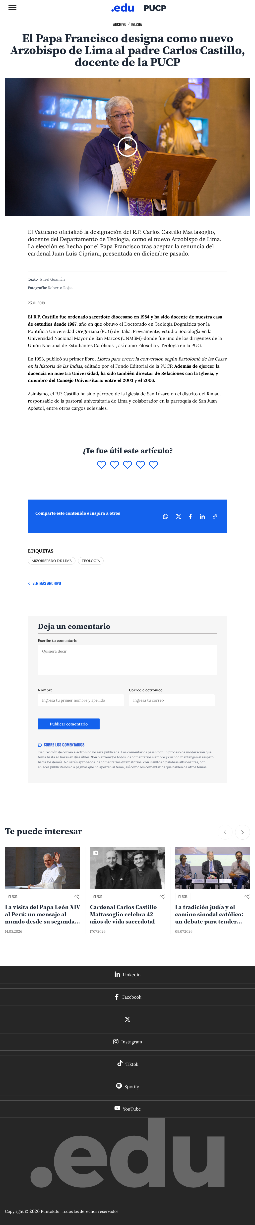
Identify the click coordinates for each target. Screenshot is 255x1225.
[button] (242, 832)
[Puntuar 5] (153, 465)
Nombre (45, 690)
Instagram (131, 1042)
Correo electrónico (146, 690)
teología (91, 561)
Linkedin (132, 974)
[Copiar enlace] (215, 516)
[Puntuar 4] (140, 465)
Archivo (119, 24)
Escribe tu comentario (57, 640)
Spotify (132, 1086)
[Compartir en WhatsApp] (166, 516)
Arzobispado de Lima (52, 561)
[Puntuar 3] (127, 465)
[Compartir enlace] (77, 896)
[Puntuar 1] (101, 465)
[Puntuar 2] (114, 465)
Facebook (131, 997)
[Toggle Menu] (12, 7)
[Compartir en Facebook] (190, 516)
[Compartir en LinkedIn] (202, 516)
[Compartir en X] (179, 516)
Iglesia (136, 24)
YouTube (132, 1109)
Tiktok (132, 1064)
